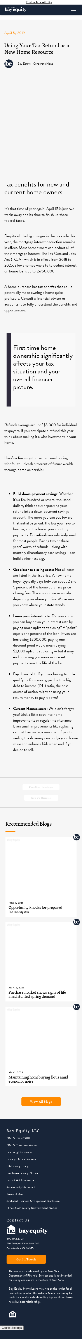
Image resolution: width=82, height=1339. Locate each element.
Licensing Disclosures (19, 1152)
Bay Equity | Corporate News (35, 63)
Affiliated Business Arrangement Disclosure (33, 1201)
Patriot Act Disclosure (20, 1180)
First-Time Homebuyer (41, 787)
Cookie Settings (12, 1327)
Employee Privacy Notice (22, 1173)
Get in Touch (26, 1259)
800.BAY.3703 (15, 1239)
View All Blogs (41, 1101)
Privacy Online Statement (23, 1159)
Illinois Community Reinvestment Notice (32, 1208)
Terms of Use (15, 1194)
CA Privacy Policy (18, 1166)
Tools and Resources (41, 798)
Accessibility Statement (21, 1187)
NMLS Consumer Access (22, 1145)
